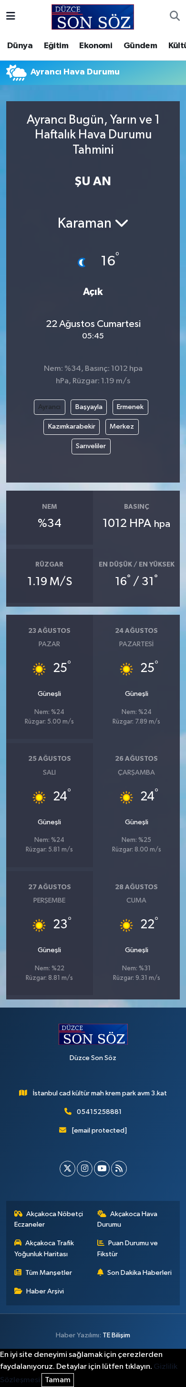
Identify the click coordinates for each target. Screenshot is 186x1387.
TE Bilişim (116, 1335)
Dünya (19, 46)
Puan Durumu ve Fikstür (127, 1248)
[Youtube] (102, 1169)
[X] (67, 1169)
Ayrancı (49, 406)
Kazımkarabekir (71, 426)
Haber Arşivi (45, 1291)
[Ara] (175, 17)
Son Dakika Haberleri (139, 1272)
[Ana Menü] (10, 17)
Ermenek (130, 406)
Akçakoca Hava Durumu (127, 1219)
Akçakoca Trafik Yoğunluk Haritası (44, 1248)
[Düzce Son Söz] (93, 16)
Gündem (140, 46)
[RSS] (119, 1169)
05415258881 (99, 1111)
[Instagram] (85, 1169)
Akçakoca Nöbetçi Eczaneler (48, 1219)
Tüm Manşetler (48, 1272)
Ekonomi (95, 46)
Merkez (122, 426)
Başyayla (89, 406)
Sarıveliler (91, 446)
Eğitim (56, 46)
